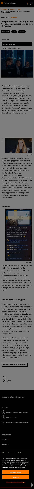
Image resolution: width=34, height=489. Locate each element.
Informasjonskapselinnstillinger (15, 482)
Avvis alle (16, 477)
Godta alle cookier (15, 472)
